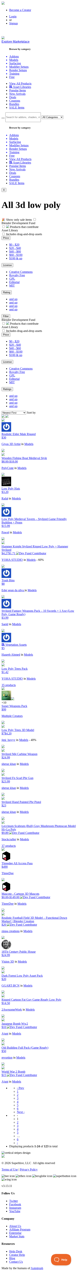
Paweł (5, 532)
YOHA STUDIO (12, 559)
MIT (12, 285)
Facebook (15, 1204)
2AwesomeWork (12, 1009)
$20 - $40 (15, 248)
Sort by (31, 412)
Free (12, 77)
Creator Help (17, 1254)
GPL (12, 278)
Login (12, 16)
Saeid (5, 624)
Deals (12, 97)
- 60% (40, 559)
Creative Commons (21, 271)
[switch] (34, 219)
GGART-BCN (11, 985)
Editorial (14, 282)
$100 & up (15, 258)
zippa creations (11, 931)
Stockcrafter (9, 839)
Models (28, 444)
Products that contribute (24, 227)
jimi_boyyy (8, 740)
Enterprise (15, 1233)
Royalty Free (17, 275)
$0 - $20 (14, 244)
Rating (6, 292)
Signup (13, 23)
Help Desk (15, 1251)
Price (6, 238)
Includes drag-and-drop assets (24, 234)
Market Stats (16, 1236)
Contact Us (16, 1261)
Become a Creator (20, 10)
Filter (6, 316)
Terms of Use (10, 1169)
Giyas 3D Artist (11, 444)
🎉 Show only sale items (17, 219)
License (7, 265)
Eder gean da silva (13, 590)
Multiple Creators (12, 716)
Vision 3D (8, 961)
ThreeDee (8, 873)
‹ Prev (20, 1088)
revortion (7, 1057)
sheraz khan (9, 764)
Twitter (13, 1201)
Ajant (5, 1033)
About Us (15, 1226)
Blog (12, 1258)
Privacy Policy (29, 1169)
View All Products (20, 83)
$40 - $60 (15, 251)
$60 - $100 (15, 255)
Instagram (15, 1207)
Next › (21, 1112)
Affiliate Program (19, 1229)
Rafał (5, 498)
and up (13, 299)
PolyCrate (8, 468)
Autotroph (37, 1268)
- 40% (32, 740)
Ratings (7, 389)
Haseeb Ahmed (11, 654)
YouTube (14, 1211)
